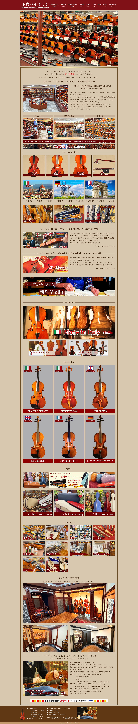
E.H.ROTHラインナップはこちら (105, 246)
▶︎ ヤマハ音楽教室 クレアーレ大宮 (56, 714)
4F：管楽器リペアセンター (37, 716)
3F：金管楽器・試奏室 (36, 714)
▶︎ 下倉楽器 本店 (32, 708)
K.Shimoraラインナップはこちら (105, 268)
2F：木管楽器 (34, 712)
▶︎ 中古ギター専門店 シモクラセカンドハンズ (58, 708)
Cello (49, 200)
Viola (40, 200)
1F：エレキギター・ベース (37, 710)
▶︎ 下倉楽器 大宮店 (52, 710)
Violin (28, 200)
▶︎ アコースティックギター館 (34, 718)
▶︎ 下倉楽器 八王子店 (53, 712)
